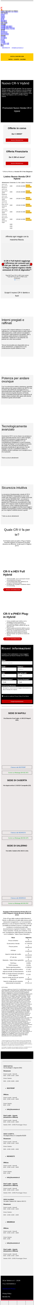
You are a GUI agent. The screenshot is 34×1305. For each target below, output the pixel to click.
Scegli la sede (22, 673)
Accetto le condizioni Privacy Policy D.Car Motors (16, 696)
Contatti (3, 42)
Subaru (3, 17)
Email (4, 666)
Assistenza (4, 33)
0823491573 (6, 48)
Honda (3, 16)
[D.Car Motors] (14, 4)
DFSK (2, 19)
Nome (4, 660)
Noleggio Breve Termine (8, 29)
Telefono (20, 666)
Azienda (3, 36)
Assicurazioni (5, 34)
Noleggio (3, 25)
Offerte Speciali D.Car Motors (9, 11)
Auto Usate (4, 23)
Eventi (2, 40)
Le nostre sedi (5, 44)
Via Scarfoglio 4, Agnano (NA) (12, 1068)
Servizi (3, 31)
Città (3, 673)
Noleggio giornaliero (6, 27)
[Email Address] (13, 1303)
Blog (2, 46)
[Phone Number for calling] (4, 1303)
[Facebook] (30, 1303)
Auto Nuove (4, 14)
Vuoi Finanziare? (7, 679)
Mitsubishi (4, 21)
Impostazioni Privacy (9, 1288)
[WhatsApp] (21, 1303)
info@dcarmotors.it (17, 48)
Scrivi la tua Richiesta (9, 686)
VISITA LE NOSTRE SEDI (17, 56)
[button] (16, 279)
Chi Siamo (4, 38)
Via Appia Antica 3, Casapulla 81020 (14, 1135)
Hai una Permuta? (23, 679)
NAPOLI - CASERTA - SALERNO (17, 59)
